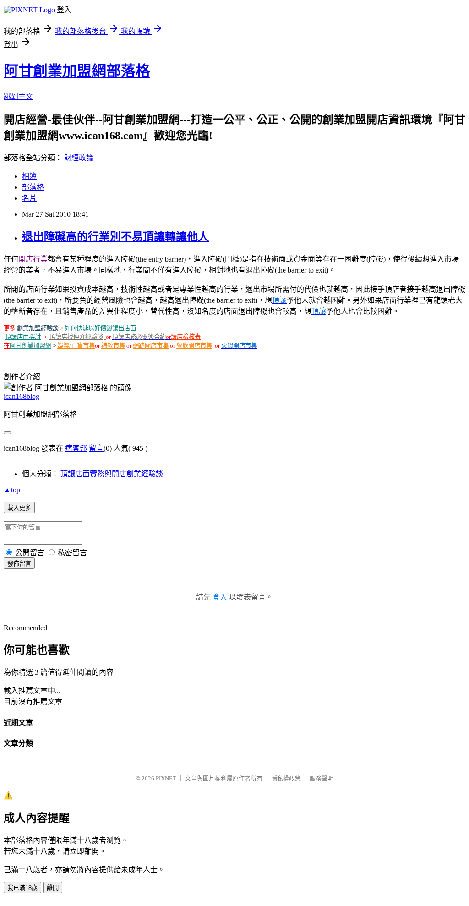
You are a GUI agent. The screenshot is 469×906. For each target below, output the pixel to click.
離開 (53, 887)
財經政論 (78, 158)
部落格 (33, 187)
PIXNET (166, 778)
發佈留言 (19, 563)
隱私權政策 (286, 778)
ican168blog (21, 396)
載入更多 (19, 507)
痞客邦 (76, 448)
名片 (29, 198)
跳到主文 (18, 96)
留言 (96, 448)
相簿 (29, 176)
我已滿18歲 (22, 887)
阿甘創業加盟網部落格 (77, 71)
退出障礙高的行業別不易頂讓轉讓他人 (115, 237)
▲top (12, 490)
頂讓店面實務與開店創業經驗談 (111, 474)
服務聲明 (321, 778)
